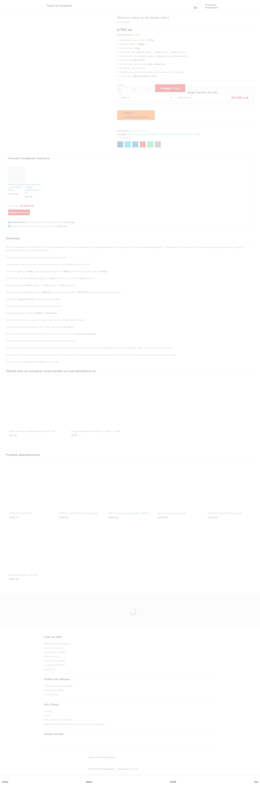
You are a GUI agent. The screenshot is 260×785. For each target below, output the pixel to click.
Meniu (89, 782)
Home (5, 782)
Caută (173, 781)
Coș (256, 781)
